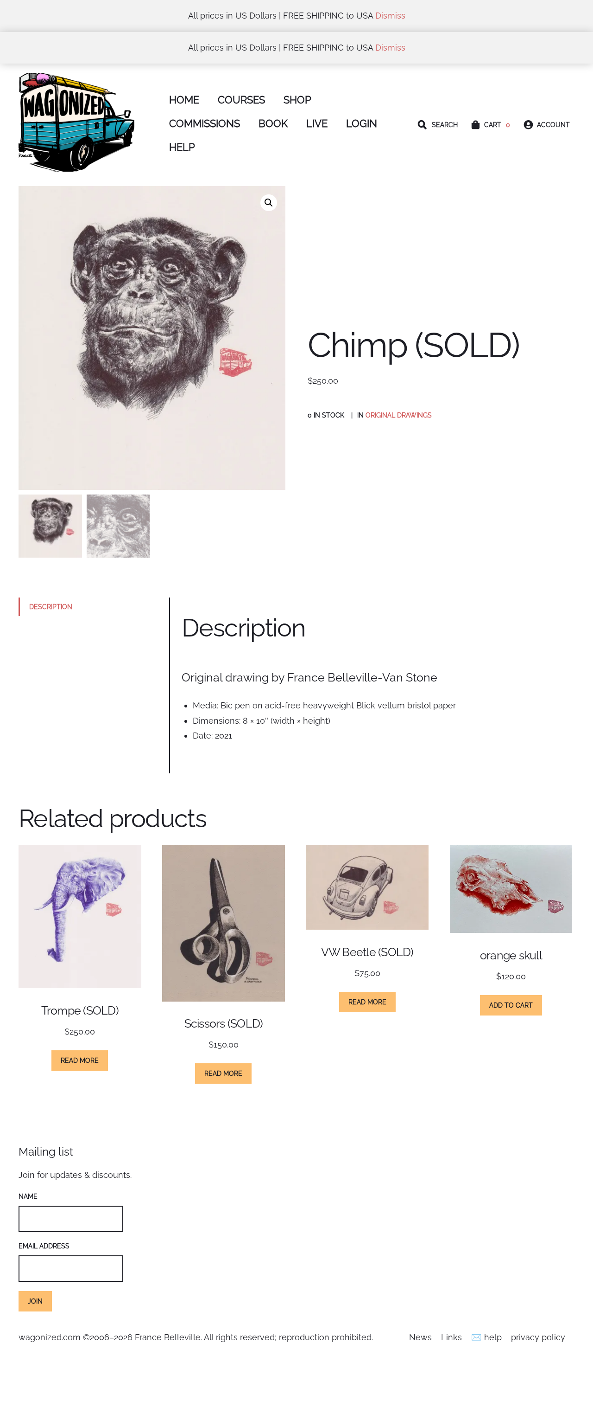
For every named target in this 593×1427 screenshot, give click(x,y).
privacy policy (538, 1337)
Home (184, 100)
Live (317, 123)
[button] (268, 202)
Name (28, 1196)
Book (273, 123)
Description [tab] (50, 607)
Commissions (204, 123)
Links (451, 1337)
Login (361, 123)
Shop (297, 100)
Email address (44, 1246)
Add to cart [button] (511, 1005)
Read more (80, 1060)
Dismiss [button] (390, 15)
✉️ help (486, 1337)
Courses (241, 100)
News (420, 1337)
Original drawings (399, 415)
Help (182, 147)
